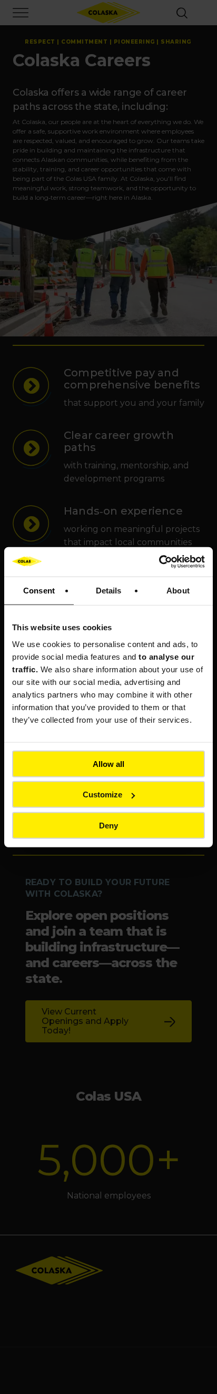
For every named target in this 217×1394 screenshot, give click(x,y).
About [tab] (178, 590)
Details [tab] (109, 590)
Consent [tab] (39, 590)
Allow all (108, 763)
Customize (102, 794)
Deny (108, 825)
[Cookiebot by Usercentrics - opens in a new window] (159, 562)
